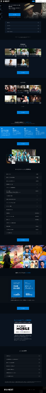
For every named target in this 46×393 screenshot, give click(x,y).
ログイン (33, 1)
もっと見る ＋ (23, 106)
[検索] (31, 1)
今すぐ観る (40, 1)
